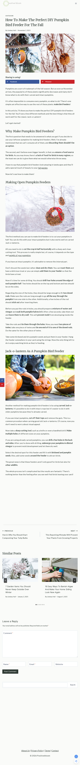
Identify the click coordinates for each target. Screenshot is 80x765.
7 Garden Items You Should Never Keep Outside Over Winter (17, 589)
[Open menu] (76, 3)
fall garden (43, 168)
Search (72, 685)
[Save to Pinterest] (2, 385)
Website (59, 664)
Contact (55, 750)
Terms (47, 750)
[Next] (74, 580)
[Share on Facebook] (2, 380)
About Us (25, 750)
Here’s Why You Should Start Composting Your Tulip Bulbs (15, 534)
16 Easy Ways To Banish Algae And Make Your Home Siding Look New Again (59, 589)
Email (32, 664)
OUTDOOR (9, 16)
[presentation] (20, 570)
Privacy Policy (37, 750)
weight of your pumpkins (20, 255)
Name (6, 664)
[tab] (36, 604)
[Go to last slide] (5, 580)
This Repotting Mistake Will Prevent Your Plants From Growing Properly (62, 534)
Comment (8, 633)
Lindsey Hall (12, 30)
